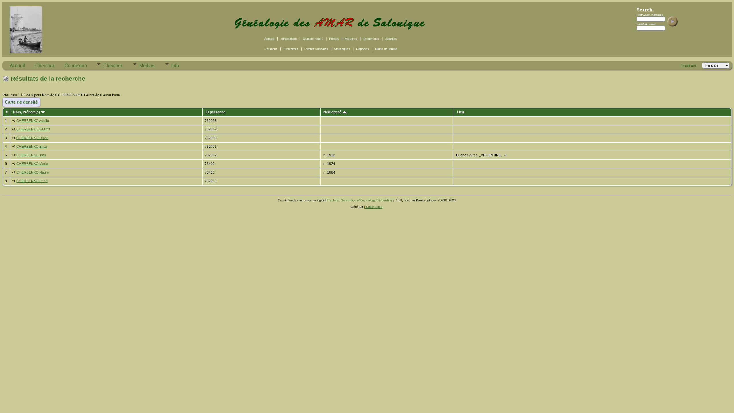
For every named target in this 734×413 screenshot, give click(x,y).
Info (175, 65)
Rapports (362, 49)
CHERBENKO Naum (32, 172)
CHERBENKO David (32, 138)
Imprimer (689, 65)
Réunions (271, 49)
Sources (391, 38)
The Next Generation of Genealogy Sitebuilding (359, 200)
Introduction (288, 38)
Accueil (269, 38)
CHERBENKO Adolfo (32, 121)
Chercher (44, 65)
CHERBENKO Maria (32, 164)
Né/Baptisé (332, 112)
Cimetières (291, 49)
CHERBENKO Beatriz (33, 129)
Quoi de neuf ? (313, 38)
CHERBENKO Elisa (31, 147)
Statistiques (342, 49)
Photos (334, 38)
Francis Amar (373, 207)
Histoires (351, 38)
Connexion (76, 65)
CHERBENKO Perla (32, 181)
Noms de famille (386, 49)
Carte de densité (21, 102)
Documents (371, 38)
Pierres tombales (316, 49)
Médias (146, 65)
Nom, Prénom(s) (27, 112)
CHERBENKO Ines (31, 155)
